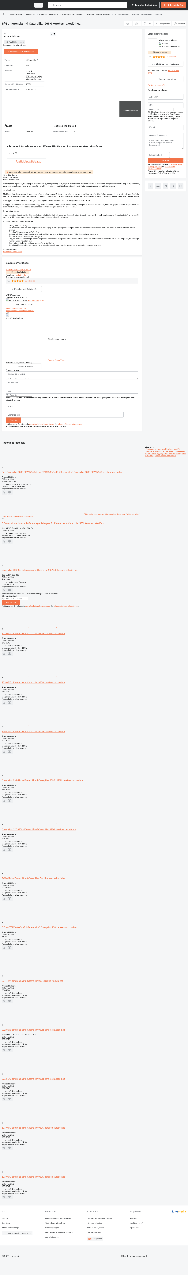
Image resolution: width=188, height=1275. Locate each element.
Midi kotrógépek (152, 456)
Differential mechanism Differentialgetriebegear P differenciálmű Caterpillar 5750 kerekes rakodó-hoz (54, 523)
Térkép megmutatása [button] (57, 339)
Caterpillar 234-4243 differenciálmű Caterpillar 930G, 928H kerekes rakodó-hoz (42, 780)
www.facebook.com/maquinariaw (20, 311)
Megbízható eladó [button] (18, 272)
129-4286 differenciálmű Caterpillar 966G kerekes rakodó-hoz (33, 731)
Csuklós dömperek (167, 456)
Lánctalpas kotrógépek (155, 449)
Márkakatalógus (51, 1237)
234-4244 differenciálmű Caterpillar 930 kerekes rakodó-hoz (32, 981)
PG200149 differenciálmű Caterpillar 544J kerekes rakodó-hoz (34, 878)
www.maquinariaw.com (16, 308)
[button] (128, 23)
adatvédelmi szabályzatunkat (42, 424)
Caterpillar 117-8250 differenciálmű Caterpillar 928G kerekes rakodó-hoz (39, 829)
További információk (156, 85)
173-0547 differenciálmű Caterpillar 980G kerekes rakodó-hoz (33, 682)
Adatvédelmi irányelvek (55, 1223)
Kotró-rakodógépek (177, 453)
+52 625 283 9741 (36, 300)
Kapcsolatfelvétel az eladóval (21, 51)
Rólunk (5, 1218)
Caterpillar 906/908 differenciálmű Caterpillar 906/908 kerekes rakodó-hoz (40, 570)
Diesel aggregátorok (160, 453)
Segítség (6, 1223)
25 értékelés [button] (30, 281)
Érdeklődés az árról (16, 42)
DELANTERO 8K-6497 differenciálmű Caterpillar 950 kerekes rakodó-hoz (39, 927)
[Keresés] (51, 5)
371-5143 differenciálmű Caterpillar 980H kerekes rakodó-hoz (33, 1079)
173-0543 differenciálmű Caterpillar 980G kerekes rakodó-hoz (33, 633)
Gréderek (169, 451)
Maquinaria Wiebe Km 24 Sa (18, 270)
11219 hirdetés (22, 275)
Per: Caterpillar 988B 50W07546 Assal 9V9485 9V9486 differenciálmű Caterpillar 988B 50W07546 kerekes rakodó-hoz (62, 472)
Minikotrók (160, 451)
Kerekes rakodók (172, 449)
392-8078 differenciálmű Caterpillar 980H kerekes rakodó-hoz (33, 1030)
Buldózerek (150, 451)
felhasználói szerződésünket (70, 424)
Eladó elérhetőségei (10, 1228)
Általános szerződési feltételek (58, 1218)
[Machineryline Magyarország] (16, 5)
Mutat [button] (25, 300)
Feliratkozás (11, 602)
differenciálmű (32, 60)
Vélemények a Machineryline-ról (59, 1232)
